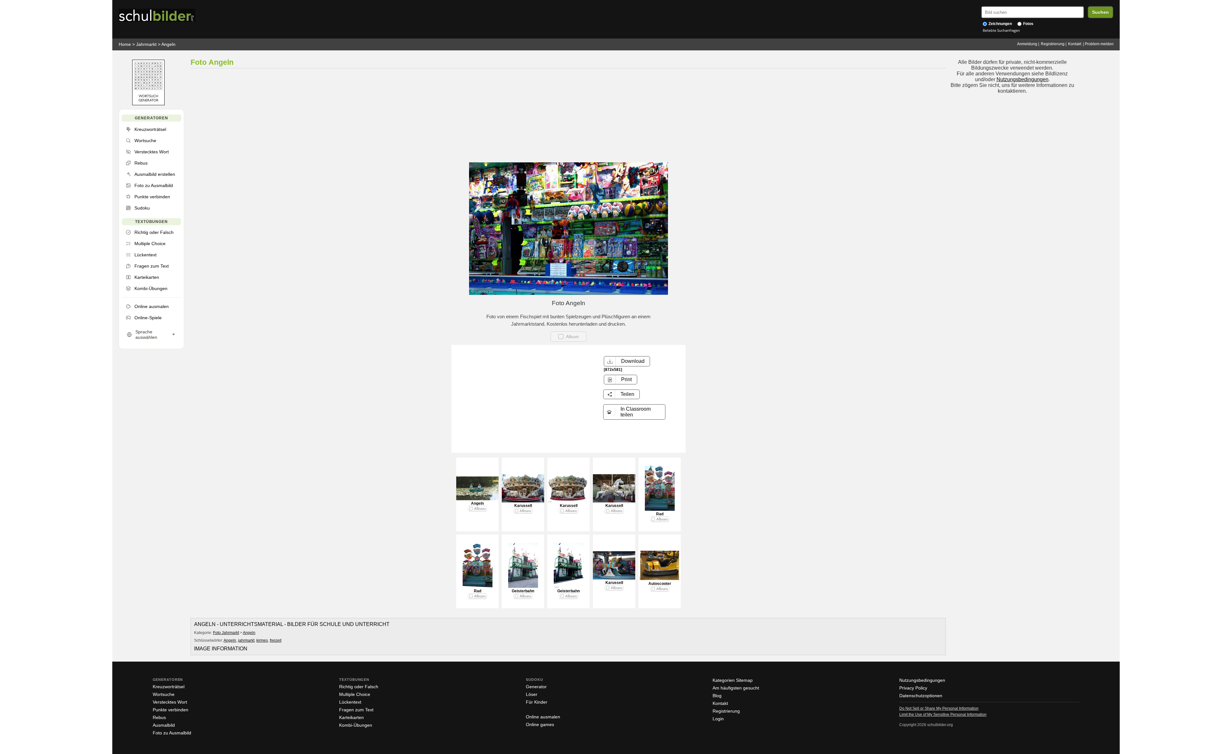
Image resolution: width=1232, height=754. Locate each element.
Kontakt (1074, 44)
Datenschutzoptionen (920, 695)
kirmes (262, 640)
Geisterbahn (523, 591)
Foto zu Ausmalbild (172, 732)
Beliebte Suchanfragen (1001, 30)
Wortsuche (164, 694)
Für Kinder (536, 702)
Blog (717, 695)
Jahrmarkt (146, 44)
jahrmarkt (246, 640)
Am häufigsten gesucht (736, 687)
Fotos (1027, 23)
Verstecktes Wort (170, 702)
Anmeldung (1027, 44)
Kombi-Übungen (355, 725)
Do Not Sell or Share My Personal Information (939, 708)
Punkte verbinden (170, 709)
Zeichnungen (1000, 23)
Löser (531, 694)
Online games (540, 724)
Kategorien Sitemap (733, 680)
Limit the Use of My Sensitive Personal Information (943, 714)
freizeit (275, 640)
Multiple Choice (354, 694)
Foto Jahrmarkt (226, 632)
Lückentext (350, 702)
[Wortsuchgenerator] (148, 104)
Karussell (523, 505)
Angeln (168, 44)
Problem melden (1099, 44)
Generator (536, 686)
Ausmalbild (164, 725)
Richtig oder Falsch (358, 686)
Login (718, 718)
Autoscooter (659, 583)
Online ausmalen (543, 716)
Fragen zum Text (356, 709)
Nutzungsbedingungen (1022, 79)
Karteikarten (351, 717)
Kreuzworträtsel (168, 686)
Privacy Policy (913, 687)
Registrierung (1053, 44)
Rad (659, 514)
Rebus (159, 717)
